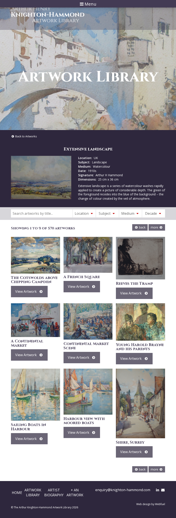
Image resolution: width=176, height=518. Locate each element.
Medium (128, 213)
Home (17, 492)
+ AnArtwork (75, 492)
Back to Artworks (26, 136)
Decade (151, 213)
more (155, 227)
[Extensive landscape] (41, 177)
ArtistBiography (54, 492)
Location (82, 213)
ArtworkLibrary (32, 492)
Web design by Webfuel (150, 504)
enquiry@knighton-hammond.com (122, 489)
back (142, 227)
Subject (105, 213)
